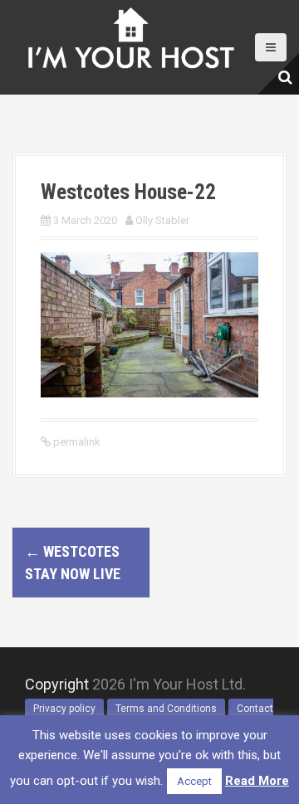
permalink (75, 442)
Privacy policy (64, 708)
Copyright (57, 684)
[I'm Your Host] (131, 33)
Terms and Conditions (166, 708)
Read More (257, 780)
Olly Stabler (162, 220)
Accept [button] (194, 781)
